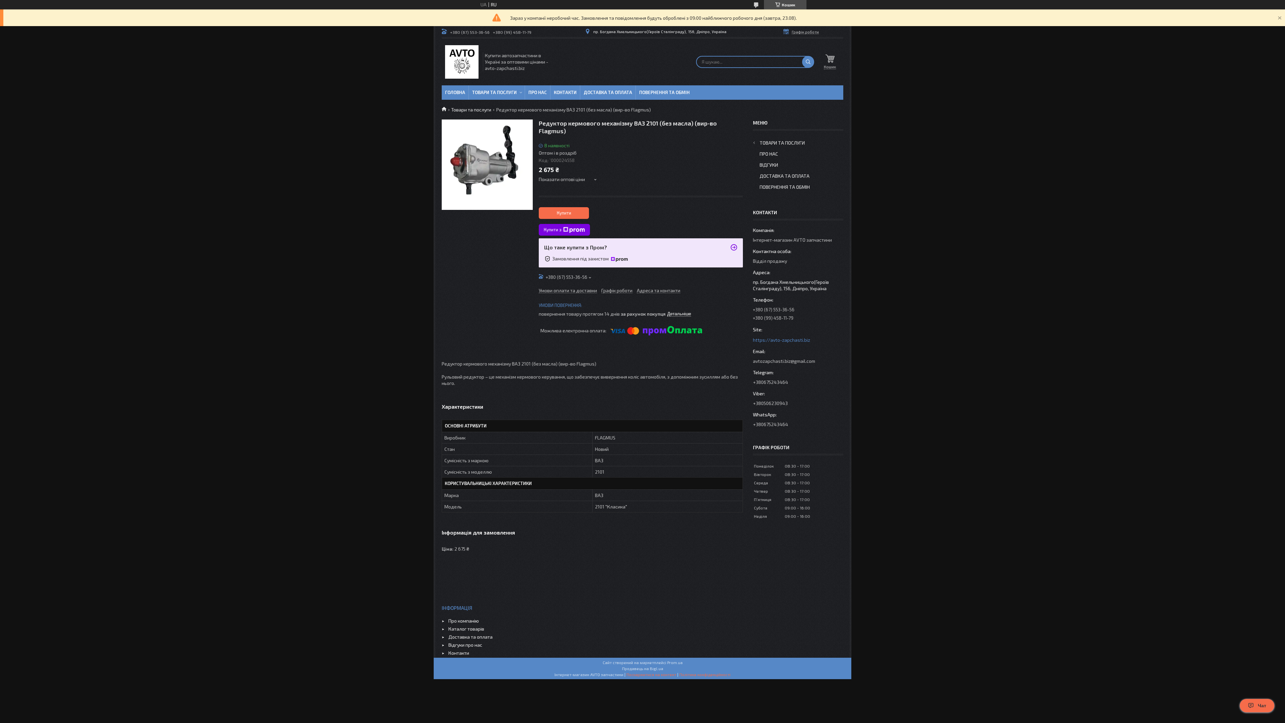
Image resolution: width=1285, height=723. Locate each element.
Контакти (565, 92)
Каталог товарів (466, 629)
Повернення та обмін (664, 92)
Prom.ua (675, 662)
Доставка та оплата (608, 92)
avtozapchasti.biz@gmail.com (784, 361)
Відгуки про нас (465, 645)
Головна (455, 92)
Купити (564, 213)
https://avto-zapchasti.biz (781, 340)
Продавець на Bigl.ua (642, 668)
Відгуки (769, 165)
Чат (1262, 705)
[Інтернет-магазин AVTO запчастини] (462, 62)
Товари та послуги (494, 92)
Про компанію (463, 621)
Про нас (537, 92)
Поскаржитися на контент (651, 674)
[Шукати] (808, 62)
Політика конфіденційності (705, 674)
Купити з (553, 229)
